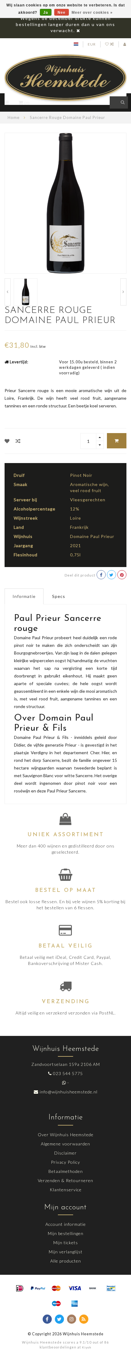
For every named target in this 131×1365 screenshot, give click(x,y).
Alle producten (65, 1260)
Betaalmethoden (65, 1171)
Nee (62, 12)
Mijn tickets (65, 1242)
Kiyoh (86, 1347)
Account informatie (65, 1224)
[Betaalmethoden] (19, 1288)
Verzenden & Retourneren (65, 1180)
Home (13, 117)
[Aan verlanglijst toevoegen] (7, 441)
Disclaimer (65, 1152)
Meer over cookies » (92, 12)
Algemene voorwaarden (65, 1143)
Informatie (24, 596)
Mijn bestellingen (65, 1233)
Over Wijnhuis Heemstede (66, 1134)
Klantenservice (66, 1189)
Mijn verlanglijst (66, 1251)
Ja (45, 12)
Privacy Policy (65, 1162)
